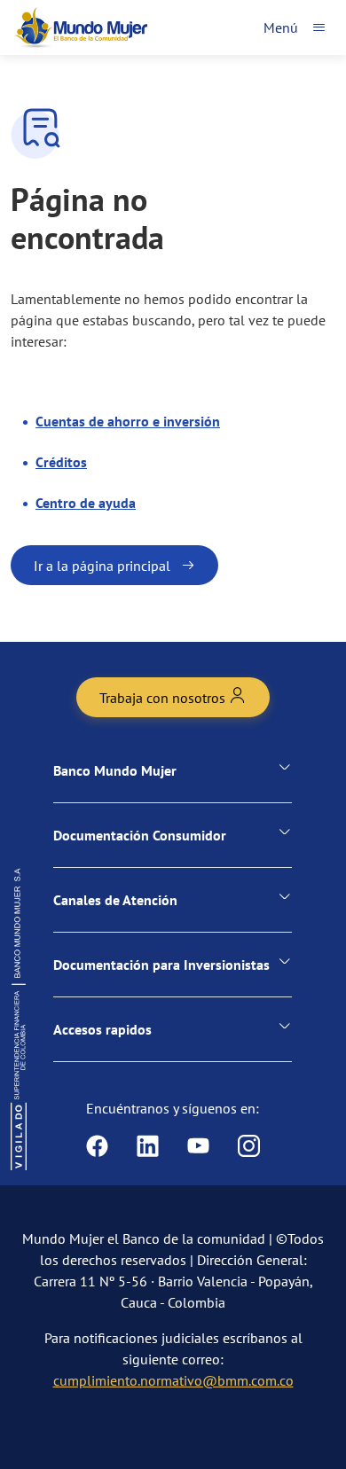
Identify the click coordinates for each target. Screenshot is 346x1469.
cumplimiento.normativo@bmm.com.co (173, 1380)
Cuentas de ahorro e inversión (127, 421)
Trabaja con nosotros (164, 698)
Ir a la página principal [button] (102, 565)
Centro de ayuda (85, 503)
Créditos (61, 462)
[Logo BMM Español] (80, 27)
